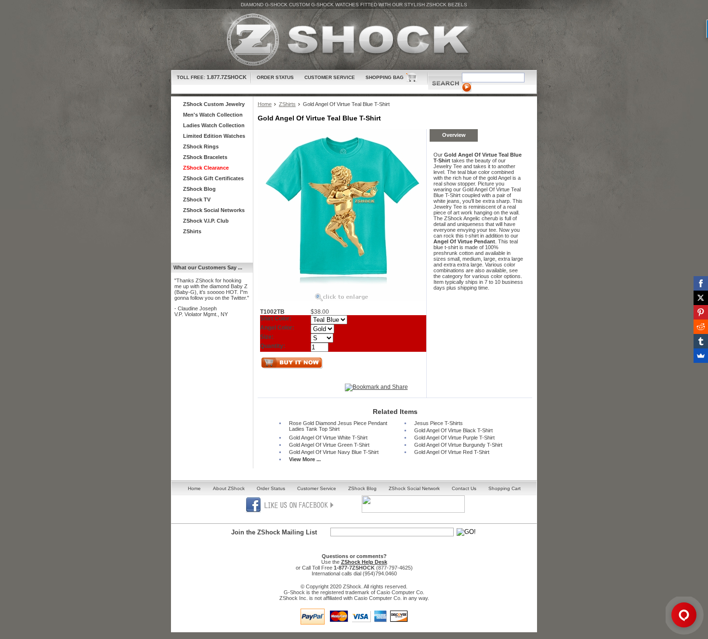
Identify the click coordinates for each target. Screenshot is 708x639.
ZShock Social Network (414, 488)
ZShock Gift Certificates (213, 178)
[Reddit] (701, 327)
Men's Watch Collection (213, 115)
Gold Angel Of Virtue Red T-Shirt (451, 452)
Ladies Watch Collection (214, 125)
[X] (701, 298)
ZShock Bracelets (205, 157)
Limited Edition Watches (214, 136)
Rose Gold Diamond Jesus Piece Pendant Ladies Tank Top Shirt (338, 426)
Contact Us (464, 488)
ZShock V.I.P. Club (206, 221)
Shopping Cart (504, 488)
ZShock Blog (199, 189)
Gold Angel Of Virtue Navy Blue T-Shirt (334, 452)
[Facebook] (701, 283)
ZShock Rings (201, 146)
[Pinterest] (701, 312)
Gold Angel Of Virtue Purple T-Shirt (454, 437)
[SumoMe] (701, 355)
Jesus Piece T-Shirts (438, 423)
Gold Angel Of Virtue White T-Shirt (328, 437)
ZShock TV (196, 199)
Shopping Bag (385, 77)
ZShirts (287, 104)
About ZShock (229, 488)
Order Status (275, 77)
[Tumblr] (701, 341)
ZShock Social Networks (214, 210)
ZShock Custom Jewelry (214, 104)
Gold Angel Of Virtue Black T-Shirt (453, 430)
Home (265, 104)
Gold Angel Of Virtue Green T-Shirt (329, 445)
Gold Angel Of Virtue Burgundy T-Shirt (458, 445)
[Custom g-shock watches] (354, 40)
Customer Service (329, 77)
